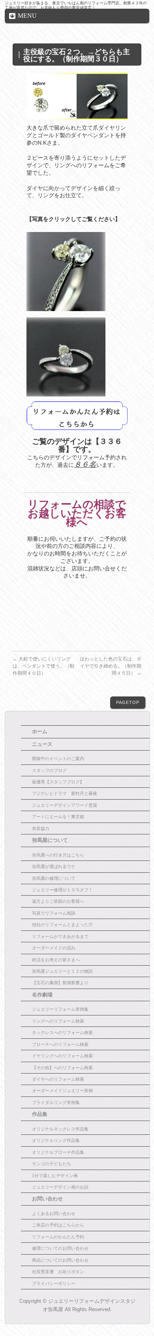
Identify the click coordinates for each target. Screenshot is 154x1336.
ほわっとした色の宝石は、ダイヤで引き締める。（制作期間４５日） (110, 666)
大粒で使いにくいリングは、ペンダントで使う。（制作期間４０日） (43, 666)
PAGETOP (127, 702)
